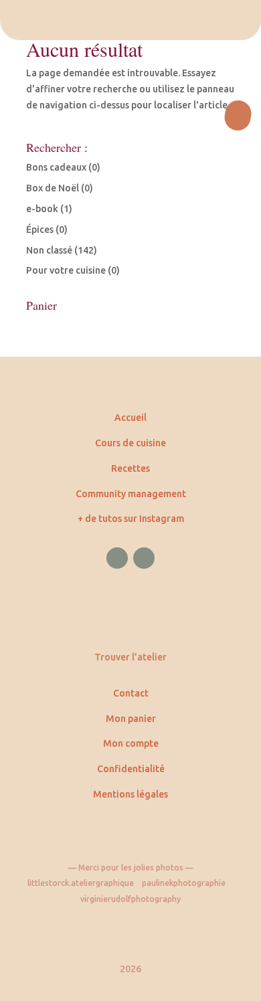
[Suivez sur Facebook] (117, 558)
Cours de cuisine (130, 443)
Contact (131, 693)
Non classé (49, 250)
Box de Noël (52, 188)
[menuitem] (130, 20)
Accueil (130, 417)
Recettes (130, 468)
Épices (40, 229)
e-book (42, 208)
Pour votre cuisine (66, 270)
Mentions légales (130, 794)
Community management (131, 493)
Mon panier (131, 718)
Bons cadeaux (56, 167)
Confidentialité (131, 768)
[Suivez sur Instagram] (144, 558)
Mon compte (131, 743)
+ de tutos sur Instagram (131, 518)
